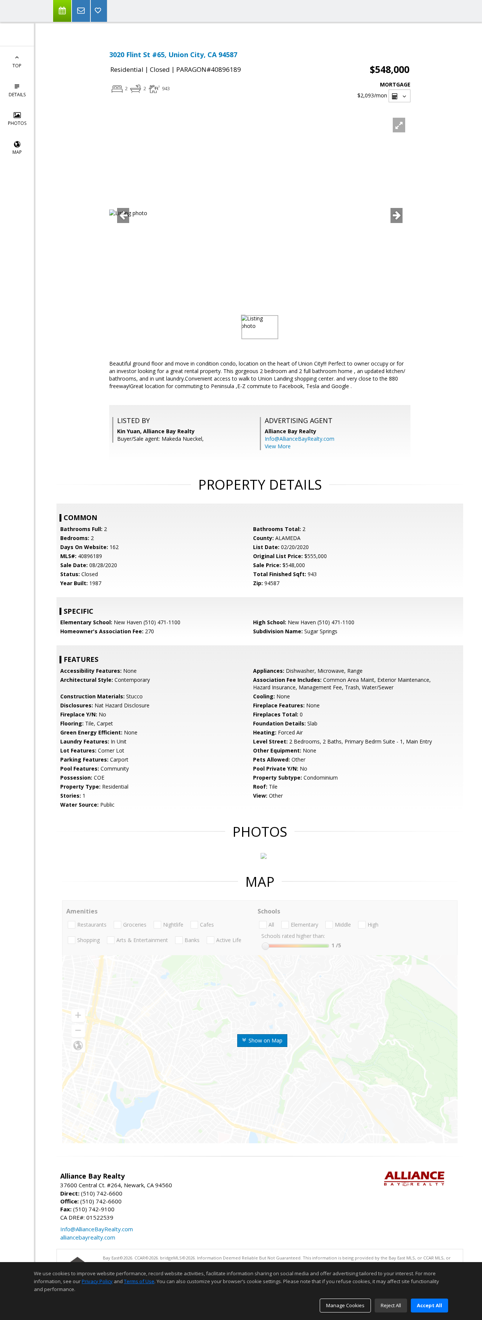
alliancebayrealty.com (87, 1237)
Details (17, 94)
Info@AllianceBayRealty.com (299, 438)
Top (16, 65)
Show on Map (264, 1040)
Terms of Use (139, 1281)
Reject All (391, 1305)
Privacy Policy (97, 1281)
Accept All (429, 1305)
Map (17, 152)
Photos (17, 123)
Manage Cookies (345, 1305)
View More (278, 446)
